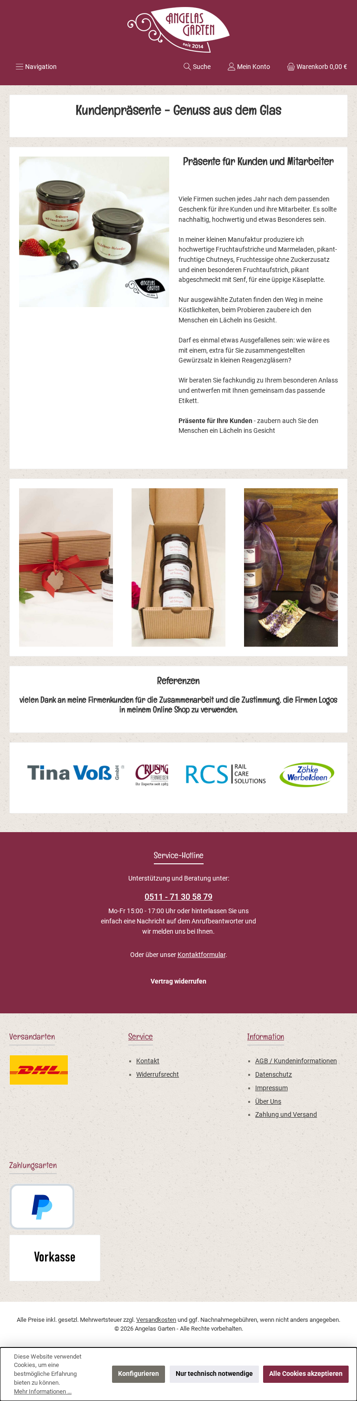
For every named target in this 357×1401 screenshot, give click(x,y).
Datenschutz (273, 1075)
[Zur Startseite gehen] (178, 30)
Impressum (271, 1088)
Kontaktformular (201, 955)
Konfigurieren (138, 1374)
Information (265, 1038)
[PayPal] (42, 1206)
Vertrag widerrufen (178, 981)
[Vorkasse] (54, 1258)
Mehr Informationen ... (43, 1391)
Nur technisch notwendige (214, 1374)
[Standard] (38, 1070)
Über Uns (268, 1102)
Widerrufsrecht (157, 1075)
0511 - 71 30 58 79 (178, 897)
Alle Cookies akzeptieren (306, 1374)
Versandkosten (156, 1319)
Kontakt (147, 1061)
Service (140, 1038)
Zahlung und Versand (286, 1115)
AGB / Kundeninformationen (296, 1061)
